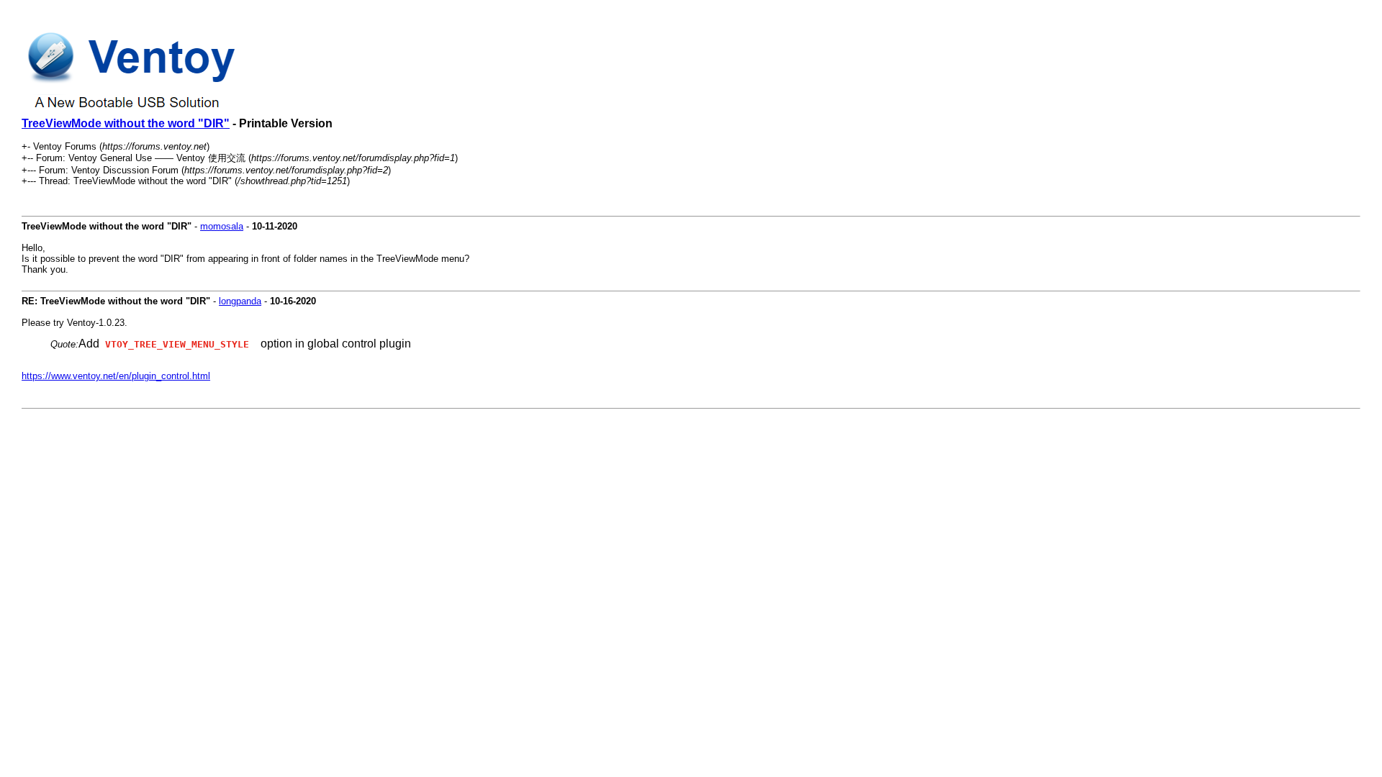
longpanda (240, 301)
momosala (221, 226)
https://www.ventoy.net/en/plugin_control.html (116, 376)
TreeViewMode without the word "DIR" (126, 123)
